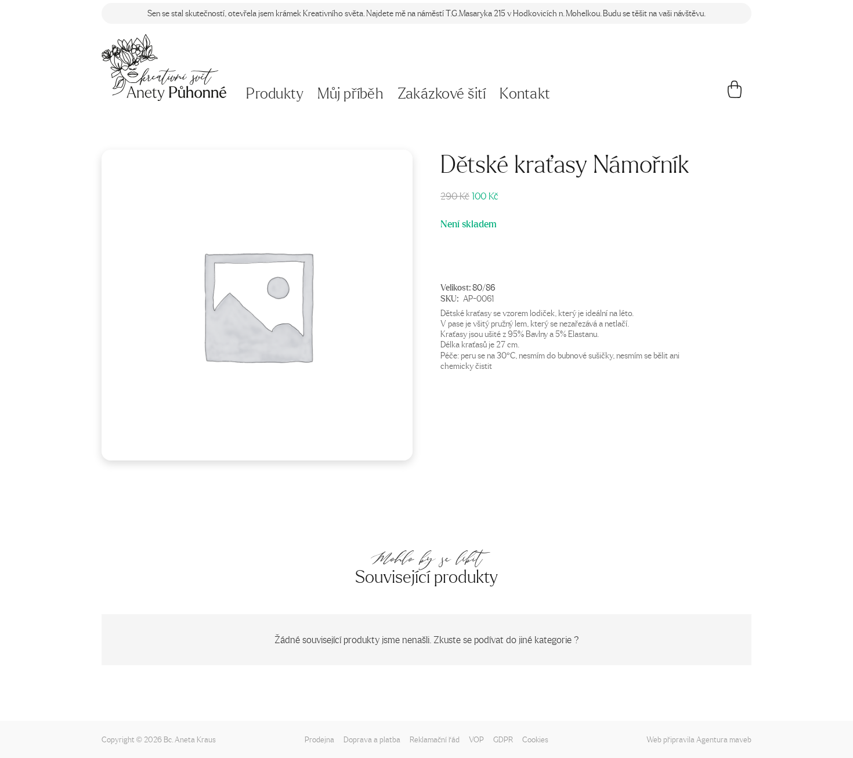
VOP (476, 739)
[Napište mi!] (164, 67)
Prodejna (319, 739)
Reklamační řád (435, 739)
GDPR (503, 739)
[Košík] (734, 93)
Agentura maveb (723, 739)
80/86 (483, 286)
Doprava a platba (372, 739)
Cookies (535, 739)
